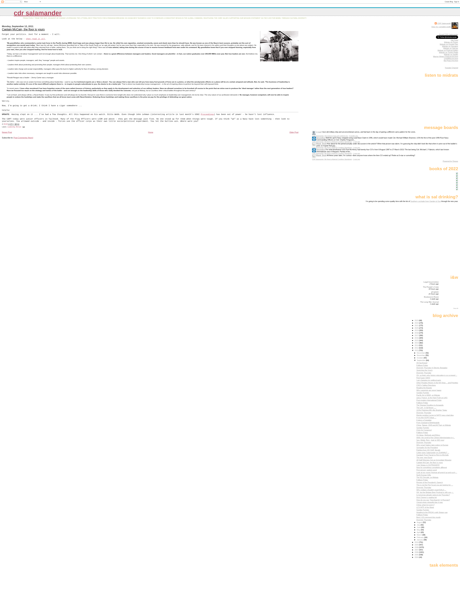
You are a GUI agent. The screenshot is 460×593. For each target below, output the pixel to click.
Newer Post (7, 132)
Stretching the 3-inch (424, 370)
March (419, 535)
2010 (417, 542)
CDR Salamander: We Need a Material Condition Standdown (332, 142)
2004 (417, 557)
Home (150, 132)
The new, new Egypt (424, 457)
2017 (417, 335)
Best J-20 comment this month (428, 517)
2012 (417, 348)
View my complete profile (441, 27)
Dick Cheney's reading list (426, 497)
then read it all (35, 39)
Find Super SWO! (423, 378)
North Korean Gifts (423, 475)
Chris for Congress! (424, 430)
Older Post (293, 132)
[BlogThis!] (11, 124)
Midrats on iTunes (451, 42)
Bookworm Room (431, 297)
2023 (417, 320)
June (419, 527)
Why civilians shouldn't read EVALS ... (431, 490)
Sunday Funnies (422, 393)
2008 (417, 547)
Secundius (320, 138)
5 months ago (353, 136)
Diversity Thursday (423, 373)
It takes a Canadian (423, 420)
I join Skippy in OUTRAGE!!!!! (428, 465)
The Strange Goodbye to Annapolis (430, 405)
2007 (417, 550)
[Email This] (9, 124)
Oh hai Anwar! (421, 363)
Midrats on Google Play (449, 44)
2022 (417, 323)
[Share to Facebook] (16, 124)
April (419, 532)
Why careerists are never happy (428, 390)
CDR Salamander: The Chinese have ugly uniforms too (330, 136)
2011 (417, 350)
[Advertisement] (443, 221)
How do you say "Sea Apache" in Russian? (433, 500)
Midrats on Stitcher (450, 48)
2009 (417, 545)
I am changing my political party (428, 380)
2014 (417, 343)
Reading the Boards (424, 388)
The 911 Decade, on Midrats (427, 477)
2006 (417, 552)
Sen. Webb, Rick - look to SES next (430, 440)
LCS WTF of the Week (425, 507)
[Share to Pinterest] (18, 124)
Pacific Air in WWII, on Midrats (428, 395)
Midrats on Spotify (451, 54)
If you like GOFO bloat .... (426, 418)
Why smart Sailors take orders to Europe (432, 445)
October (420, 358)
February (420, 537)
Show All (455, 308)
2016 (417, 338)
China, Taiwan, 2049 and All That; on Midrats (433, 425)
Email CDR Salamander (448, 34)
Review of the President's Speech (429, 482)
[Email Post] (23, 127)
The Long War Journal (429, 302)
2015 (417, 340)
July (418, 525)
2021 (417, 325)
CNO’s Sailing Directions (426, 385)
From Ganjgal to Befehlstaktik (428, 423)
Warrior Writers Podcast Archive (445, 56)
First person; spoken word (426, 470)
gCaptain (435, 292)
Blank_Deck (321, 144)
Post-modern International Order (429, 400)
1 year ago (356, 142)
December (421, 353)
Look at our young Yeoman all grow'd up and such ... (436, 472)
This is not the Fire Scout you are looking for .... (434, 485)
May (419, 530)
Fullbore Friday (422, 365)
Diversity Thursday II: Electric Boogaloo (431, 368)
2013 (417, 345)
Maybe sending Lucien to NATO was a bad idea (435, 415)
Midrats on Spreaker (450, 46)
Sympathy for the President (427, 448)
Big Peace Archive (451, 61)
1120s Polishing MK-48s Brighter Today (431, 410)
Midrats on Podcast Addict (448, 50)
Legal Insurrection (431, 282)
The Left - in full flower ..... (426, 408)
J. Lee (318, 132)
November (421, 355)
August (420, 522)
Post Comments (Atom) (23, 138)
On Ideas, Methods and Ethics (428, 435)
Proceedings (207, 114)
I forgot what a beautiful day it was (429, 502)
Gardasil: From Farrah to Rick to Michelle (432, 455)
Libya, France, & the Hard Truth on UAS (431, 398)
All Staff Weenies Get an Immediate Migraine (433, 460)
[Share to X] (13, 124)
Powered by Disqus (450, 161)
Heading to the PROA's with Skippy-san (432, 512)
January (420, 540)
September (421, 360)
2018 (417, 333)
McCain (18, 127)
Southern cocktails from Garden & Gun (425, 201)
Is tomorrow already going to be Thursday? (433, 495)
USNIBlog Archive (451, 59)
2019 (417, 330)
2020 (417, 328)
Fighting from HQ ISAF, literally (428, 450)
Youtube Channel (451, 68)
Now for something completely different (431, 467)
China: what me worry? (425, 505)
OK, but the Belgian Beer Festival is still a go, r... (435, 492)
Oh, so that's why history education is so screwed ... (436, 375)
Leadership (11, 127)
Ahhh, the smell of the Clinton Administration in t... (435, 438)
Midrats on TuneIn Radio (448, 52)
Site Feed (454, 40)
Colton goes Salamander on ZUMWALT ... (432, 453)
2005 (417, 555)
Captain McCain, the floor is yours (23, 29)
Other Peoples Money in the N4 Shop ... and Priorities (437, 383)
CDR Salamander (38, 13)
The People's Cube (431, 287)
